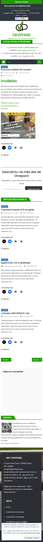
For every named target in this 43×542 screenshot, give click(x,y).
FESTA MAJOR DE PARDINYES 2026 (17, 6)
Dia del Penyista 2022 (38, 360)
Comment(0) (8, 76)
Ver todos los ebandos (10, 443)
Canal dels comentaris (15, 517)
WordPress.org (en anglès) (16, 522)
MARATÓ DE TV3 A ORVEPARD (15, 263)
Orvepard (21, 34)
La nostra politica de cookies (30, 533)
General (4, 67)
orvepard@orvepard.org (25, 50)
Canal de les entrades (15, 512)
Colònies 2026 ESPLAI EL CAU (15, 313)
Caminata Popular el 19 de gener (17, 209)
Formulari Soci (21, 13)
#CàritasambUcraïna (9, 106)
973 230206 (8, 466)
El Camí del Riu (34, 13)
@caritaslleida (6, 89)
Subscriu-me (33, 189)
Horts (18, 15)
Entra (8, 507)
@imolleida (17, 89)
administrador (23, 73)
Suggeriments (8, 13)
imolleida (9, 81)
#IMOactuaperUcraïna (10, 103)
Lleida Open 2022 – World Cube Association (7, 360)
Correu (24, 15)
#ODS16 (4, 109)
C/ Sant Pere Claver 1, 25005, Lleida (17, 463)
